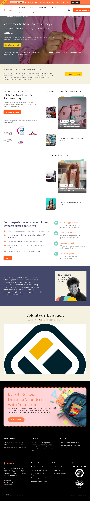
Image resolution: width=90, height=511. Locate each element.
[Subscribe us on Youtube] (85, 466)
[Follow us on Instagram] (74, 466)
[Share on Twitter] (82, 16)
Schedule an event (12, 45)
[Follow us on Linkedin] (81, 466)
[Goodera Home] (8, 10)
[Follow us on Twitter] (78, 466)
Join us (7, 258)
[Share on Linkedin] (85, 16)
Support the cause (73, 74)
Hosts (32, 13)
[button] (23, 7)
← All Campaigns (8, 16)
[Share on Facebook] (79, 16)
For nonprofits (23, 13)
